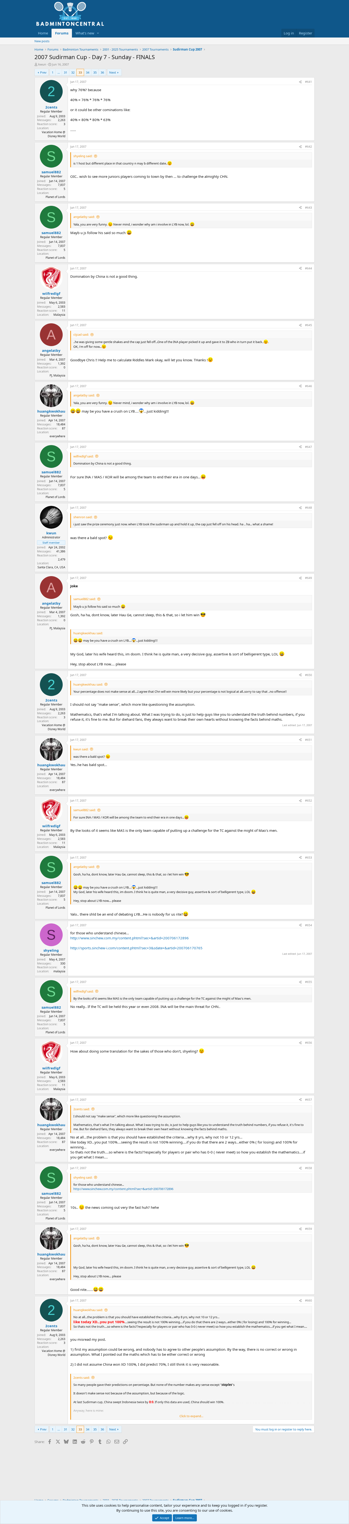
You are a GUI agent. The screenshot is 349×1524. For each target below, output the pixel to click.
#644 (308, 268)
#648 (308, 508)
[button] (98, 33)
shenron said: (82, 517)
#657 (308, 1100)
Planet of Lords (55, 197)
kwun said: (80, 749)
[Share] (300, 82)
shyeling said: (82, 156)
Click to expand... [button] (191, 1416)
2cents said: (81, 1109)
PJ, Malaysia (57, 375)
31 (65, 72)
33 (80, 72)
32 (73, 72)
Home (43, 33)
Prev (43, 72)
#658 (308, 1168)
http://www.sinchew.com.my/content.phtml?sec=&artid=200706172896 (129, 938)
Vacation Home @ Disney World (53, 134)
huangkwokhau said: (88, 684)
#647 (308, 447)
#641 (308, 82)
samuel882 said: (84, 599)
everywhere (57, 436)
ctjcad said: (81, 334)
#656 (308, 1043)
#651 (308, 740)
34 (87, 72)
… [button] (58, 72)
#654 (308, 925)
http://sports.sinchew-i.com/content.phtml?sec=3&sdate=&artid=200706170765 (136, 947)
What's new (84, 33)
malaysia (59, 971)
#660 (308, 1300)
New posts (41, 41)
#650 (308, 675)
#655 (308, 982)
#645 (308, 325)
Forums (61, 33)
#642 (308, 147)
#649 (308, 578)
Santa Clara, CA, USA (51, 567)
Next (112, 72)
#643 (308, 208)
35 (95, 72)
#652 (308, 801)
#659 (308, 1229)
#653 (308, 858)
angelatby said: (84, 217)
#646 (308, 386)
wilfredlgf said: (83, 456)
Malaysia (59, 315)
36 (102, 72)
